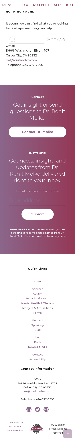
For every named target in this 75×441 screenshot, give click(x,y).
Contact (37, 354)
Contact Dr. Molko (37, 132)
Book (37, 342)
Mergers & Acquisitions (37, 308)
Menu (7, 5)
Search (56, 39)
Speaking (37, 325)
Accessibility (37, 359)
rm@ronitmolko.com (21, 60)
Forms (37, 312)
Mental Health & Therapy (37, 303)
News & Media (37, 347)
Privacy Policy (15, 430)
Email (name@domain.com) (37, 191)
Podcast (37, 320)
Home (37, 281)
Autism (37, 293)
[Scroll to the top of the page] (67, 433)
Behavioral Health (37, 298)
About (37, 337)
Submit (37, 214)
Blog (38, 330)
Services (37, 289)
